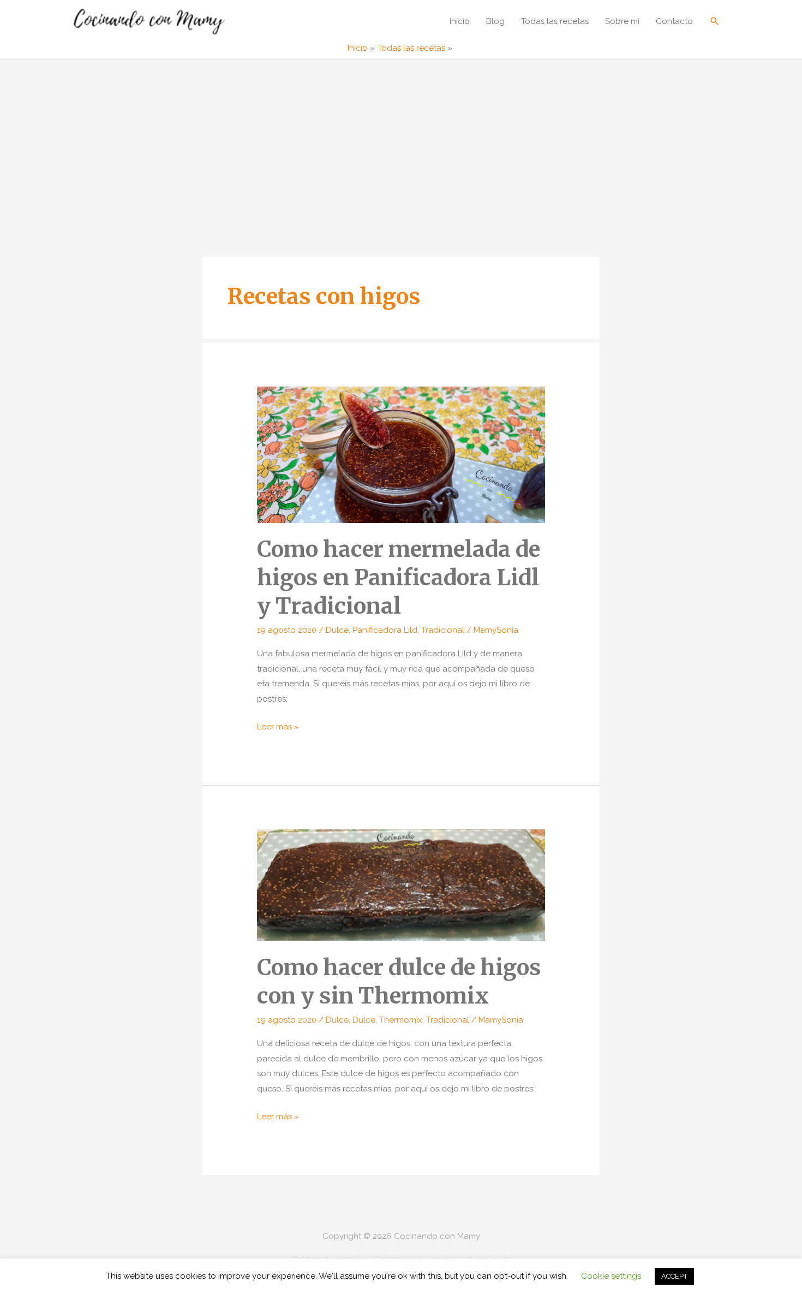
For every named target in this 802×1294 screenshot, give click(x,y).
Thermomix (400, 1020)
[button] (714, 21)
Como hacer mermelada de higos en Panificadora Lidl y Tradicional (398, 578)
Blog (495, 21)
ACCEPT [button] (674, 1276)
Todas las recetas (555, 21)
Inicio (460, 21)
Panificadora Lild (384, 630)
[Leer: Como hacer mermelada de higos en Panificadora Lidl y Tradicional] (401, 454)
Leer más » (278, 728)
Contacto (674, 21)
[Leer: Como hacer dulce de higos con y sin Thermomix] (401, 884)
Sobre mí (622, 21)
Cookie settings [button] (611, 1276)
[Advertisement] (401, 142)
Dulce (337, 630)
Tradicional (442, 630)
